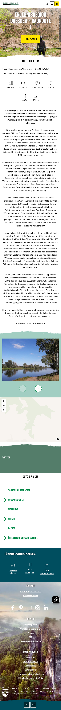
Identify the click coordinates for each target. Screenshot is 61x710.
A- (27, 704)
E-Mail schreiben (30, 595)
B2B (30, 637)
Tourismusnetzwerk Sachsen (30, 674)
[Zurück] (22, 388)
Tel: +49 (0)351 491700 (30, 591)
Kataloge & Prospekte (31, 641)
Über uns (30, 657)
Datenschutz (30, 669)
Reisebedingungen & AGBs (30, 678)
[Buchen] (56, 3)
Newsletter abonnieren (30, 628)
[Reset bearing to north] (3, 410)
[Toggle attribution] (58, 439)
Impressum (30, 665)
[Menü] (52, 3)
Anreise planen (30, 624)
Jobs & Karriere (30, 661)
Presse (31, 633)
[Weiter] (38, 388)
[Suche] (47, 4)
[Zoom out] (3, 405)
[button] (30, 39)
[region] (30, 419)
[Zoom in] (3, 401)
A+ (33, 704)
